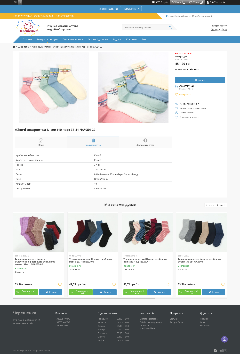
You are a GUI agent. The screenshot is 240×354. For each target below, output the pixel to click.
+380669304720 (64, 16)
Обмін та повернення (151, 322)
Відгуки (117, 39)
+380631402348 (43, 16)
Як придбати (176, 322)
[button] (210, 205)
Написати (200, 80)
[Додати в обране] (59, 284)
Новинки (204, 318)
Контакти (131, 39)
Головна (27, 39)
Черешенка (24, 313)
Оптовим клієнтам (73, 39)
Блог (144, 39)
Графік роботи (219, 25)
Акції (202, 322)
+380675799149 (22, 16)
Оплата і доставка (98, 39)
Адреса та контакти (189, 117)
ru (15, 2)
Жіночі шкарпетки (41, 47)
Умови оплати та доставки (193, 108)
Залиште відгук (219, 29)
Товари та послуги (47, 39)
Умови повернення (189, 103)
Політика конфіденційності (148, 326)
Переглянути (131, 8)
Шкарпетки (23, 47)
